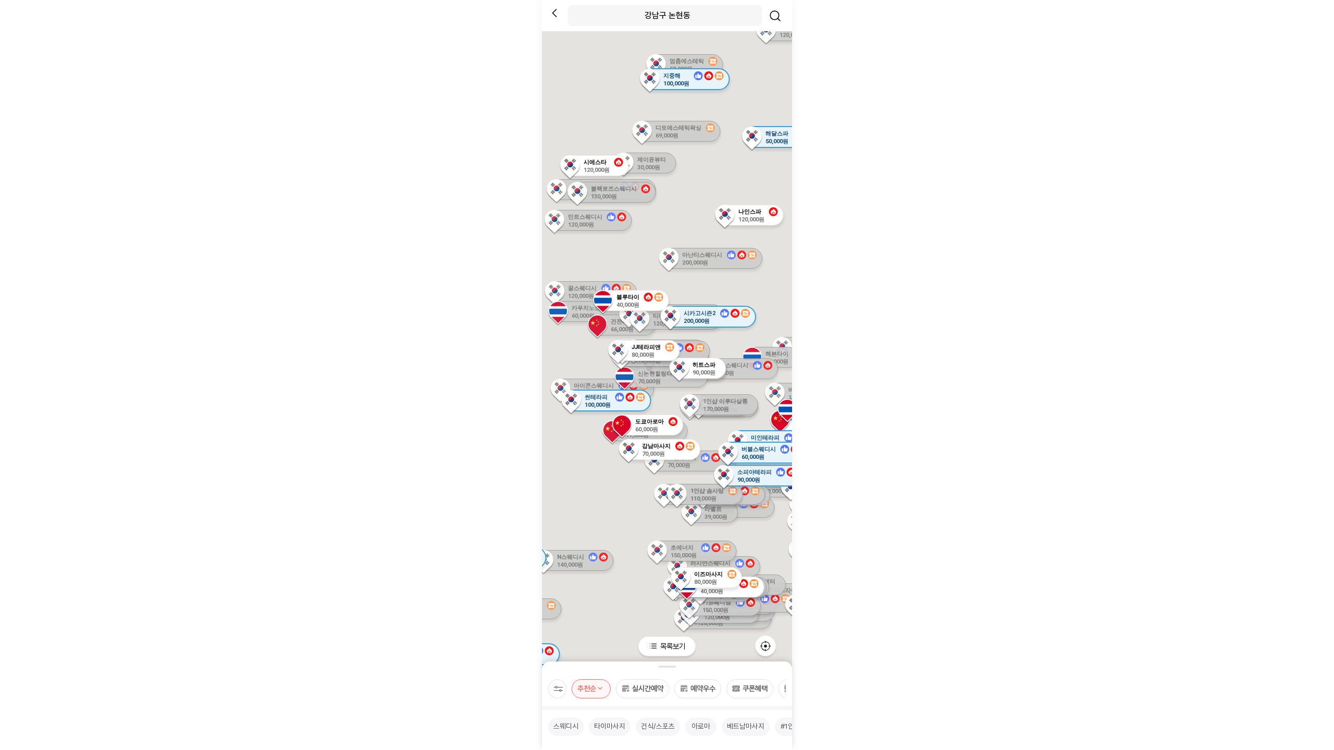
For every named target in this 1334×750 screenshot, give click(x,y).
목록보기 (671, 646)
